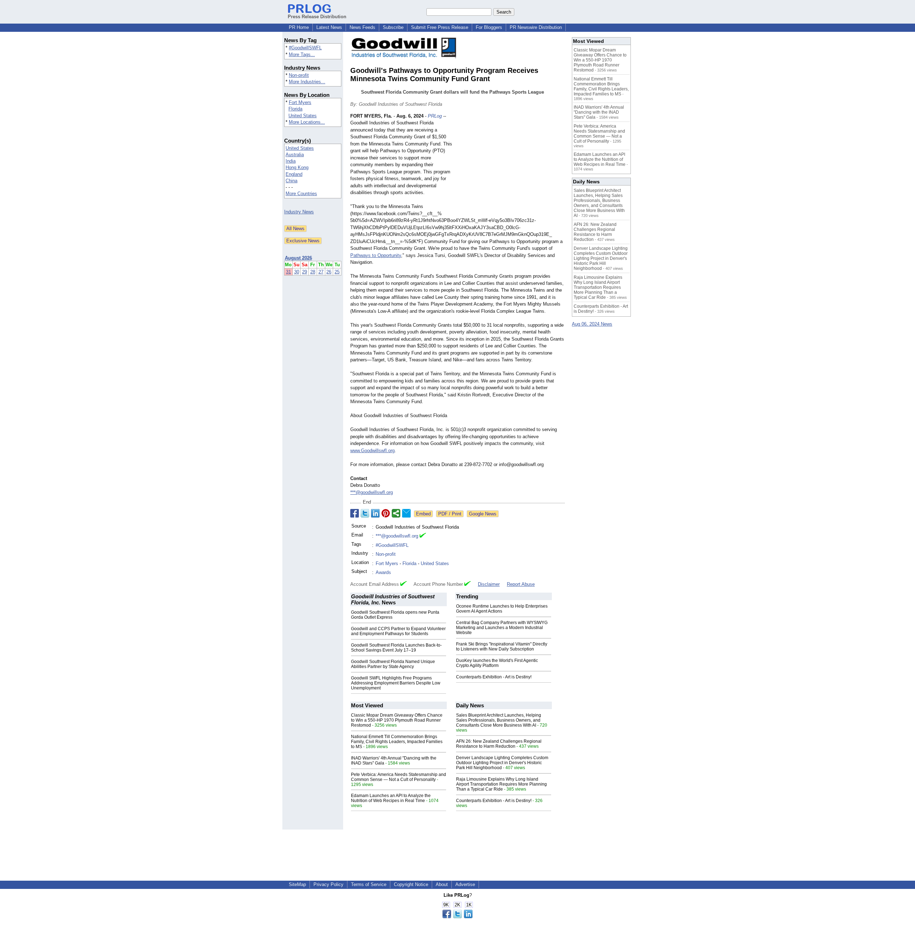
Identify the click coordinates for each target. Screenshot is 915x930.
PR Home (299, 27)
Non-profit (299, 75)
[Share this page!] (457, 916)
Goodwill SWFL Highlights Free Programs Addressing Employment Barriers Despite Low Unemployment (395, 683)
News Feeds (362, 27)
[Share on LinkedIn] (375, 513)
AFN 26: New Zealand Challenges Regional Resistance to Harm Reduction (498, 744)
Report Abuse (521, 584)
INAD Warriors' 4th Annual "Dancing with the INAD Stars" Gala (599, 112)
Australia (295, 154)
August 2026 (298, 258)
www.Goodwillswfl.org (372, 450)
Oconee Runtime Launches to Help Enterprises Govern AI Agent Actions (502, 609)
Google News (482, 513)
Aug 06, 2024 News (592, 324)
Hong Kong (297, 167)
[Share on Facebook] (354, 513)
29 (304, 271)
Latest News (329, 27)
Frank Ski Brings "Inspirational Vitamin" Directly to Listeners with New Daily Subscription (501, 647)
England (294, 174)
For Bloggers (489, 27)
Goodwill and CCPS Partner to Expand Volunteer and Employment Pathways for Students (398, 631)
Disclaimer (489, 584)
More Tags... (302, 54)
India (291, 161)
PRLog (435, 116)
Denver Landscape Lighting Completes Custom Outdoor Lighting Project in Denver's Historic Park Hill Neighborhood (502, 762)
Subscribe (393, 27)
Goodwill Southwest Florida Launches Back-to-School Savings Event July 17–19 (396, 648)
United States (302, 115)
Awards (383, 572)
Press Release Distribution (317, 16)
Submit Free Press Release (439, 27)
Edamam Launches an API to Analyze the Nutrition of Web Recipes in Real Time (391, 798)
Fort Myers (300, 102)
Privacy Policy (328, 884)
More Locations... (307, 122)
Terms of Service (368, 884)
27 (320, 271)
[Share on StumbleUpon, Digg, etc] (396, 513)
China (291, 180)
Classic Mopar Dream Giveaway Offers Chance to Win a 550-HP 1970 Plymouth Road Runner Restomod (396, 720)
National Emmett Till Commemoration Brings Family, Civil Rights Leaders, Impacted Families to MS (396, 741)
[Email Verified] (423, 536)
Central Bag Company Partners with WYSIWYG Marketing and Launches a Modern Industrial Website (502, 627)
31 (288, 271)
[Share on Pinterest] (385, 513)
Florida (295, 109)
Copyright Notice (411, 884)
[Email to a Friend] (406, 513)
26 (328, 271)
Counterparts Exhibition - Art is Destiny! (493, 676)
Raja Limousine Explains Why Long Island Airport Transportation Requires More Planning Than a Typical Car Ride (501, 784)
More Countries (301, 193)
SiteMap (297, 884)
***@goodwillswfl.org (371, 492)
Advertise (465, 884)
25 (337, 271)
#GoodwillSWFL (305, 47)
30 (296, 271)
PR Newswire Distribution (536, 27)
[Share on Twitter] (365, 513)
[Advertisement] (511, 165)
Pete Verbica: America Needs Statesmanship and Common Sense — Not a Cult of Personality (398, 777)
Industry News (299, 211)
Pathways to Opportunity (375, 255)
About (442, 884)
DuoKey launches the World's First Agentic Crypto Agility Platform (497, 663)
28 (312, 271)
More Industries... (307, 81)
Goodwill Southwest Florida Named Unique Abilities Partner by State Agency (393, 664)
